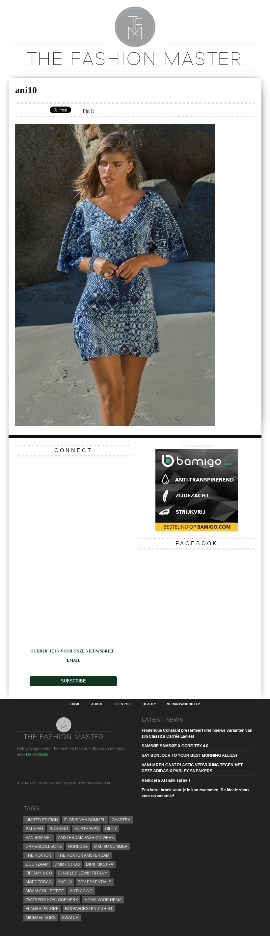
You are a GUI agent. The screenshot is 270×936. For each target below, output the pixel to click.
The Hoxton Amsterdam (83, 855)
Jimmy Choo (67, 864)
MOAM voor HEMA (103, 900)
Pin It (88, 110)
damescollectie (44, 846)
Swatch (70, 917)
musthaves (86, 828)
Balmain (34, 828)
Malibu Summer (111, 846)
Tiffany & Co (39, 873)
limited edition (42, 820)
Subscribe (73, 680)
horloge (78, 846)
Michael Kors (41, 917)
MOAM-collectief (45, 891)
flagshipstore (42, 908)
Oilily (111, 828)
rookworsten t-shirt (89, 908)
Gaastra (121, 820)
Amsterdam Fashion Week (86, 837)
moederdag (39, 882)
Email (73, 660)
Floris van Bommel (84, 820)
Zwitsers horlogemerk (52, 900)
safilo (65, 882)
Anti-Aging (81, 891)
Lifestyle (123, 704)
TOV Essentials (94, 882)
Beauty (149, 704)
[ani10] (115, 424)
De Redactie (37, 754)
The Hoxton (38, 855)
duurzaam (37, 864)
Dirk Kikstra (99, 864)
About (97, 704)
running (58, 828)
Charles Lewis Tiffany (82, 873)
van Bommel (39, 837)
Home (75, 704)
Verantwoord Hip (183, 704)
